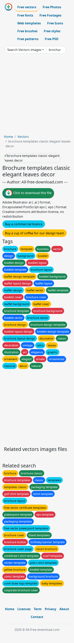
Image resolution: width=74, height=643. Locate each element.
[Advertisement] (37, 95)
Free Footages (50, 15)
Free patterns (27, 39)
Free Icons (55, 23)
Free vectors (26, 7)
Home (8, 136)
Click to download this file (32, 193)
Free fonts (25, 15)
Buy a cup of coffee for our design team (34, 233)
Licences (24, 609)
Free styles (52, 31)
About (64, 609)
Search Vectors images (24, 50)
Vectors (23, 136)
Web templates (29, 23)
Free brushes (27, 31)
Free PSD (51, 39)
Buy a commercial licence (23, 224)
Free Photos (52, 7)
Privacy (50, 609)
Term (38, 609)
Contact (37, 617)
